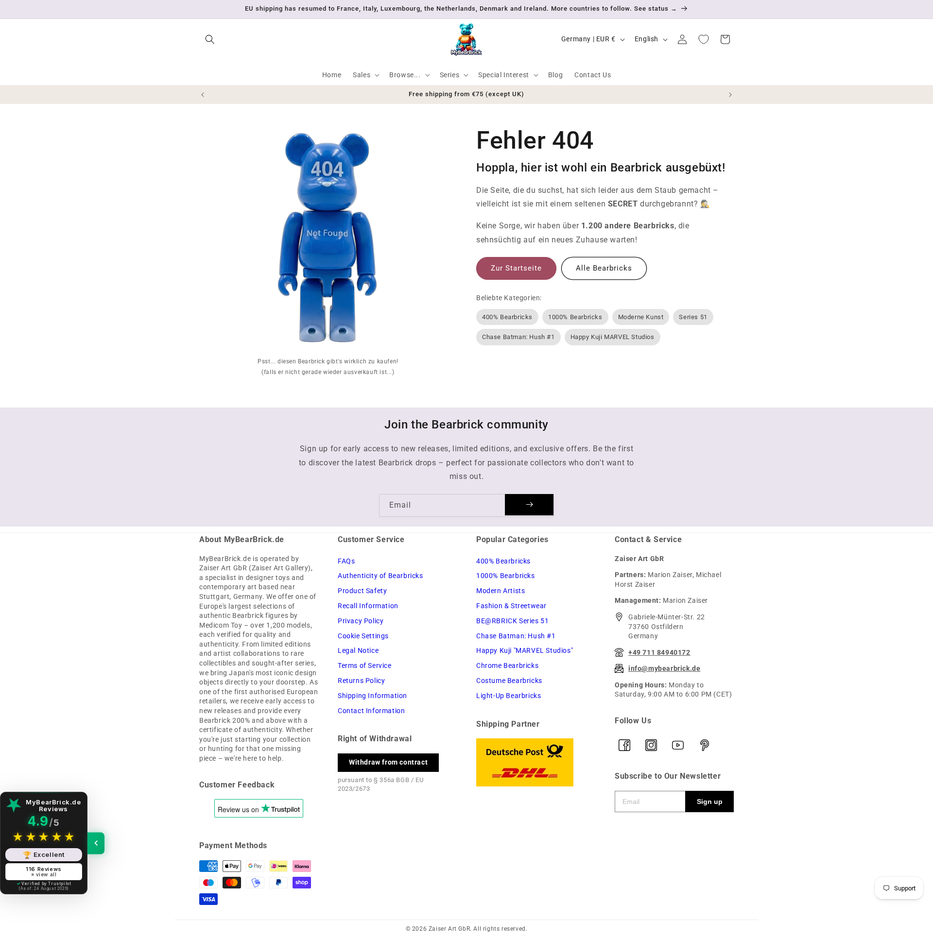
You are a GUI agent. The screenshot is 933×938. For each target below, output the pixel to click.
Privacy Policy (360, 621)
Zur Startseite (516, 268)
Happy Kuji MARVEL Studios (612, 337)
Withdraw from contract (388, 762)
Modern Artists (500, 591)
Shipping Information (372, 695)
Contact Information (371, 711)
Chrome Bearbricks (507, 665)
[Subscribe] (529, 504)
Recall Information (368, 606)
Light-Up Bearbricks (508, 695)
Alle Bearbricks (604, 268)
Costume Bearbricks (509, 680)
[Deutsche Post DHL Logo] (535, 762)
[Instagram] (651, 745)
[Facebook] (624, 745)
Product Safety (362, 591)
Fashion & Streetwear (511, 606)
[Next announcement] (730, 94)
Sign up (710, 801)
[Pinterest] (704, 745)
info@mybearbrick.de (664, 668)
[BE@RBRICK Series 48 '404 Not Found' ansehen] (328, 240)
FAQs (346, 561)
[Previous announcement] (202, 94)
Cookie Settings (363, 636)
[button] (210, 39)
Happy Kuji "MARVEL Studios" (524, 650)
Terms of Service (365, 665)
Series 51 (693, 317)
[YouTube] (678, 745)
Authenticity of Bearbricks (380, 576)
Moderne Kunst (641, 317)
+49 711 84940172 (659, 652)
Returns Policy (361, 680)
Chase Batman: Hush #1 (518, 337)
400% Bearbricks (507, 317)
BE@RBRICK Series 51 (512, 621)
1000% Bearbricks (575, 317)
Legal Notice (358, 650)
